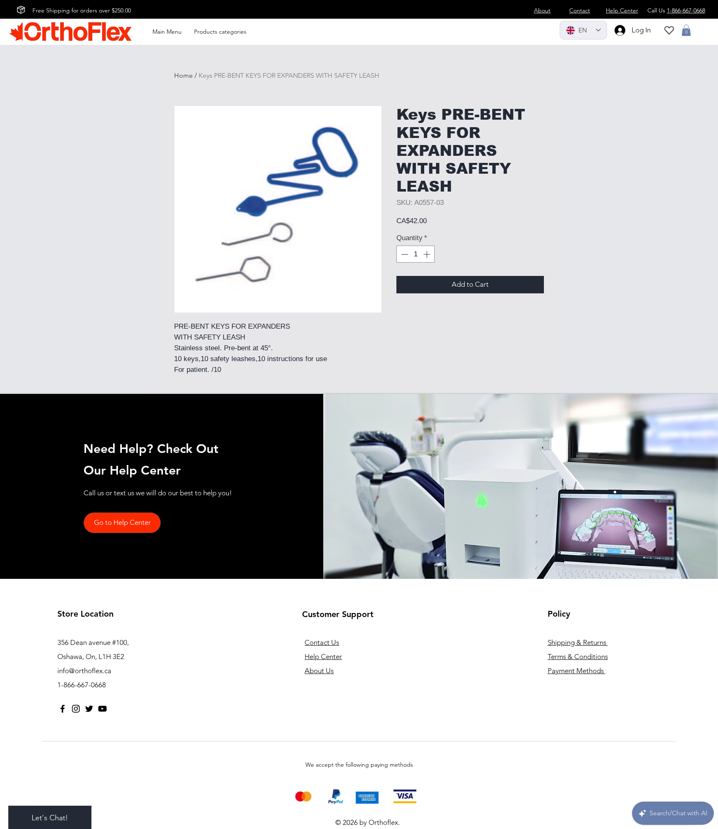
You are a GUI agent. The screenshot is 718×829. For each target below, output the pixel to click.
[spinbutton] (415, 254)
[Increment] (427, 254)
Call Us (676, 10)
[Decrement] (404, 254)
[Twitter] (89, 709)
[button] (686, 30)
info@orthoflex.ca (84, 671)
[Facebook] (62, 709)
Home (183, 75)
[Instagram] (76, 709)
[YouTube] (102, 709)
